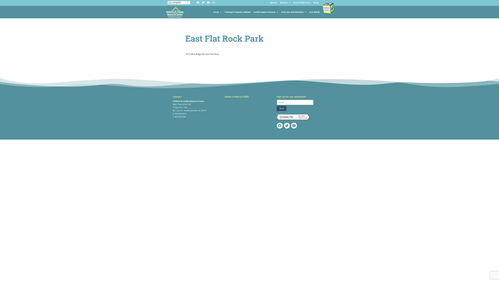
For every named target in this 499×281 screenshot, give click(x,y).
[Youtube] (208, 2)
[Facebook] (198, 2)
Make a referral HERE (237, 96)
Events (284, 2)
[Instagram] (213, 2)
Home (216, 12)
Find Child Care (301, 2)
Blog (316, 2)
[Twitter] (203, 2)
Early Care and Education (292, 12)
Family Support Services (264, 12)
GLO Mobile (314, 12)
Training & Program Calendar (238, 12)
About (273, 2)
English (177, 2)
